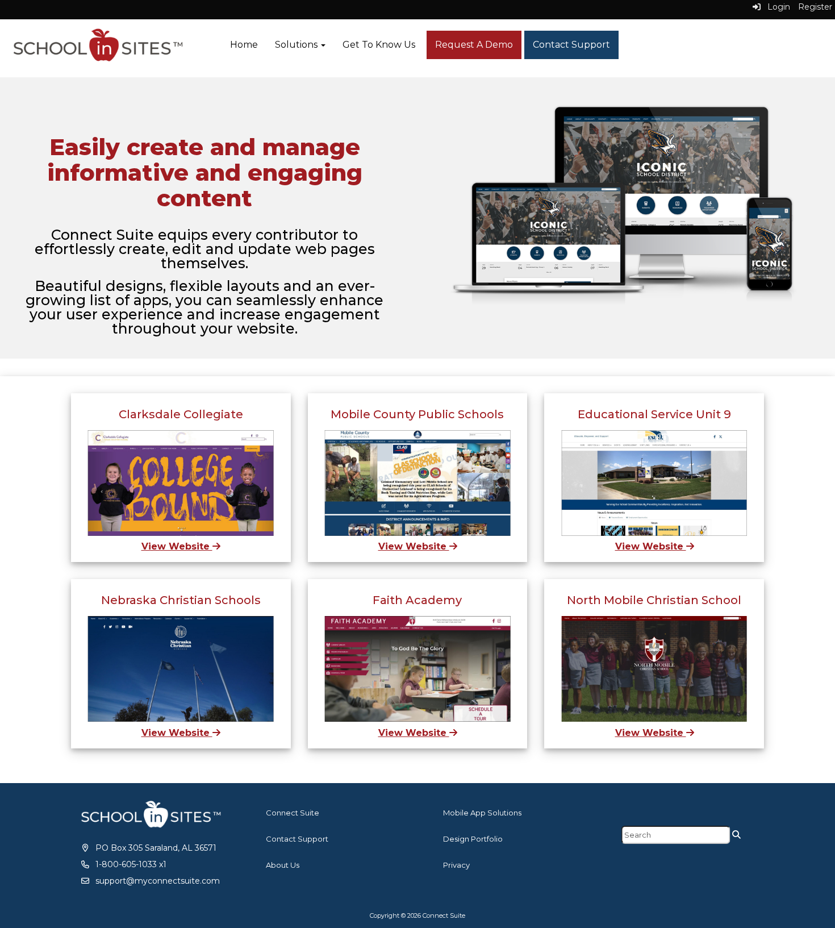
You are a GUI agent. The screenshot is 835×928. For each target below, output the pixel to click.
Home (244, 44)
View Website (176, 546)
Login (775, 7)
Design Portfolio (473, 838)
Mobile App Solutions (482, 812)
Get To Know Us (379, 44)
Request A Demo (474, 44)
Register (815, 7)
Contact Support (571, 44)
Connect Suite (292, 812)
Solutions (297, 44)
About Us (282, 864)
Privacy (456, 864)
